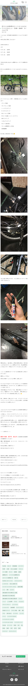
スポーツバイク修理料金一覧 (8, 577)
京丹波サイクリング (6, 610)
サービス (20, 598)
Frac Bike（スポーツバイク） (8, 580)
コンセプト (12, 589)
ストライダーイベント (18, 622)
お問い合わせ (9, 613)
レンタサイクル (5, 583)
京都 (7, 589)
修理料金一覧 (5, 574)
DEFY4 (15, 628)
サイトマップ (21, 669)
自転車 (20, 571)
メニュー (4, 601)
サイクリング (5, 631)
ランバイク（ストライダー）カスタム (9, 586)
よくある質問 (9, 601)
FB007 (19, 628)
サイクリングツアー (18, 580)
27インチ (10, 571)
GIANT (8, 628)
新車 (23, 610)
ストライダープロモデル (11, 616)
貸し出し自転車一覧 (13, 583)
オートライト (21, 566)
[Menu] (25, 2)
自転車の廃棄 (20, 586)
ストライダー (15, 613)
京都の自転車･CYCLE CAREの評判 (9, 595)
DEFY (11, 628)
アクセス (15, 601)
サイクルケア (21, 601)
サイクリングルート (19, 607)
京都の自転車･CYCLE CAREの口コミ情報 (10, 592)
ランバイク (22, 613)
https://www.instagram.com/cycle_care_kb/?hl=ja (11, 484)
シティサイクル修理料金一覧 (14, 574)
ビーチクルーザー (6, 607)
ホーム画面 (12, 62)
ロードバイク (9, 625)
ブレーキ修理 (5, 571)
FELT (18, 625)
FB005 (15, 625)
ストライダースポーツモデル (8, 622)
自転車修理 (13, 607)
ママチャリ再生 (14, 610)
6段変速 (15, 571)
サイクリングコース (12, 631)
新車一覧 (16, 577)
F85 (21, 625)
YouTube (4, 625)
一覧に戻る (14, 519)
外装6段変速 (14, 566)
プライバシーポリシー (6, 604)
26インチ (9, 566)
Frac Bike (4, 566)
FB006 (4, 628)
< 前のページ (4, 519)
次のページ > (24, 519)
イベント (4, 616)
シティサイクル (15, 604)
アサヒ (4, 613)
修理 (19, 610)
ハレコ (4, 589)
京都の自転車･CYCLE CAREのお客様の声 (10, 598)
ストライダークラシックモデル (8, 619)
